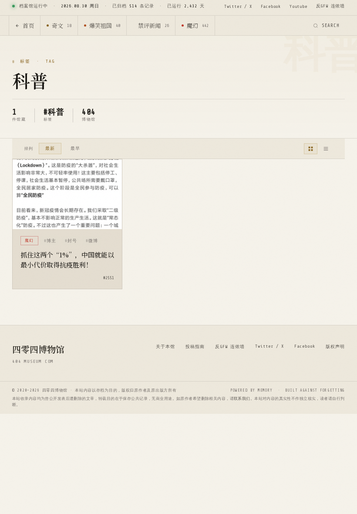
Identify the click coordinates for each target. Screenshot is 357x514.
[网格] (310, 148)
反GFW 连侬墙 (330, 5)
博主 (51, 240)
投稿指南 (195, 346)
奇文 (61, 25)
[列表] (326, 148)
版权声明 (335, 346)
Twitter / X (238, 6)
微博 (93, 240)
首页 (28, 25)
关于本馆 (165, 346)
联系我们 (242, 398)
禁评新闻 (153, 25)
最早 (75, 148)
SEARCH (331, 25)
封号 (72, 240)
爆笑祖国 (104, 25)
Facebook (271, 6)
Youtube (298, 6)
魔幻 (198, 25)
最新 (50, 148)
